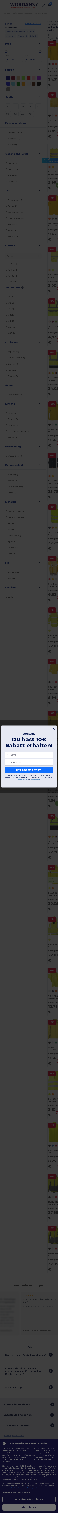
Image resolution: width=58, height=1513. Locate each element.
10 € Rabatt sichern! (29, 769)
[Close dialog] (53, 729)
